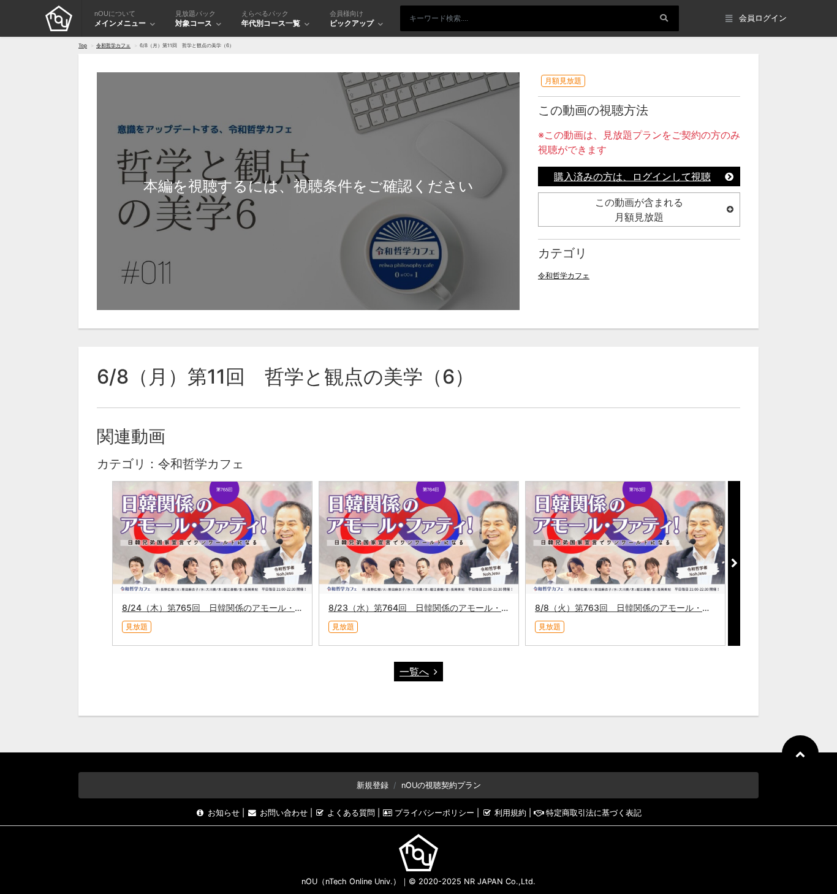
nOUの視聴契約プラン (441, 785)
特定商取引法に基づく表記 (592, 812)
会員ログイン (763, 18)
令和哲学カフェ (113, 45)
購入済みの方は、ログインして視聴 (632, 176)
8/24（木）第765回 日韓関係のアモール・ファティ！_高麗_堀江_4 (255, 607)
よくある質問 (351, 812)
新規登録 (372, 785)
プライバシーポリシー (434, 812)
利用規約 (510, 812)
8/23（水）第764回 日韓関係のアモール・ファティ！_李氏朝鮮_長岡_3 (470, 607)
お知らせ (223, 812)
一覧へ (414, 671)
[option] (212, 563)
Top (82, 45)
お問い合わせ (283, 812)
